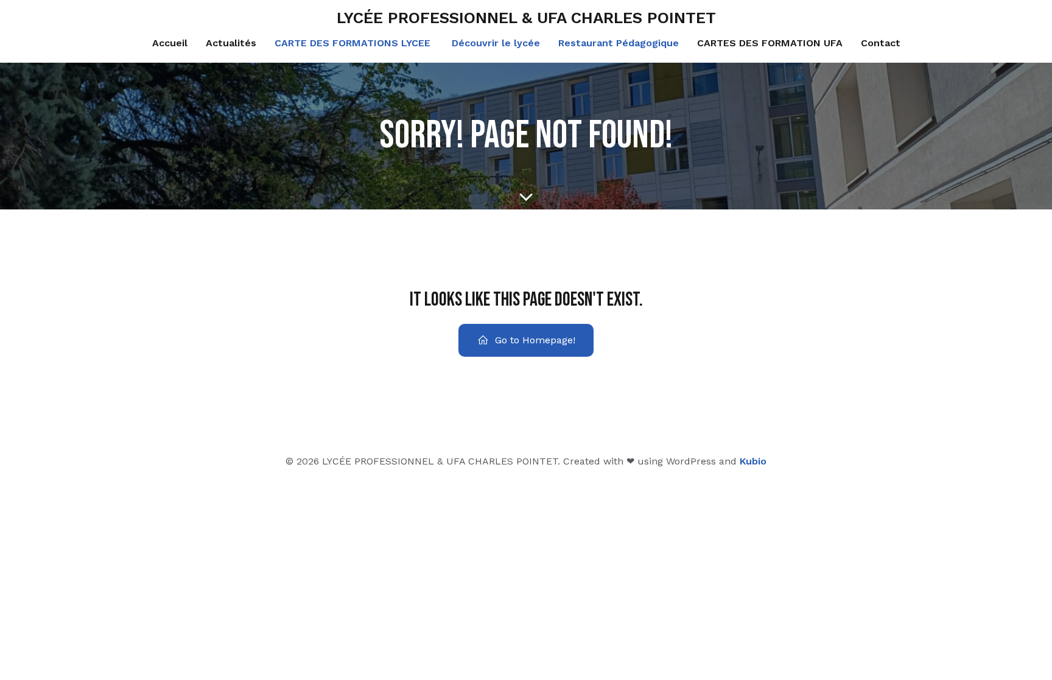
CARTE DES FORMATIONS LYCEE (352, 43)
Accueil (170, 43)
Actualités (231, 43)
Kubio (753, 461)
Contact (880, 43)
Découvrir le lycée (494, 43)
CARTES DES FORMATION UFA (770, 43)
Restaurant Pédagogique (618, 43)
